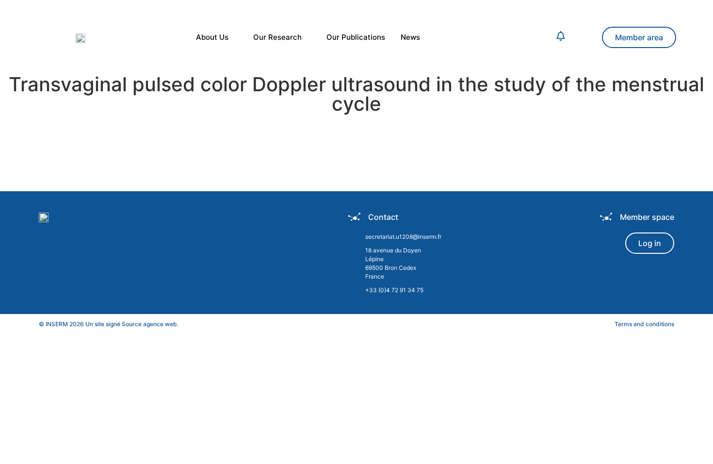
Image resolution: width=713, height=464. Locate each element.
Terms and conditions (644, 324)
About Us (212, 37)
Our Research (277, 37)
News (410, 37)
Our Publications (355, 37)
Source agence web (149, 324)
